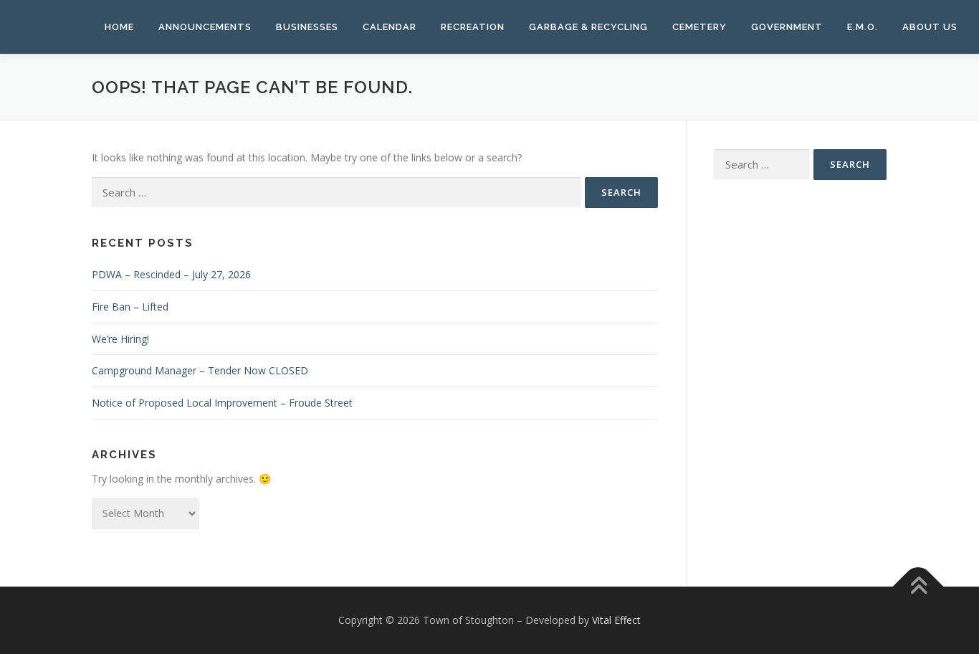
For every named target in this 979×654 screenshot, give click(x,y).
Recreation (473, 27)
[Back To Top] (918, 586)
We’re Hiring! (120, 339)
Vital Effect (616, 620)
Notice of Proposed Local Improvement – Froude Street (222, 402)
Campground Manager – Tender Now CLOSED (200, 370)
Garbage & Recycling (588, 27)
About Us (929, 27)
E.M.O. (862, 27)
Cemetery (699, 27)
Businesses (307, 27)
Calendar (389, 27)
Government (787, 27)
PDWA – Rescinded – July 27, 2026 (171, 274)
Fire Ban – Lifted (130, 306)
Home (119, 27)
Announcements (205, 27)
